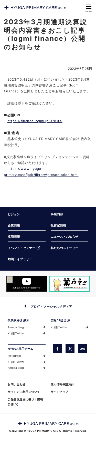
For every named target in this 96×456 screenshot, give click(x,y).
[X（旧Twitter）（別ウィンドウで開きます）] (70, 348)
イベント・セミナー (21, 248)
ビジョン (14, 214)
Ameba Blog (16, 327)
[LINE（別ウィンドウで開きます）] (82, 348)
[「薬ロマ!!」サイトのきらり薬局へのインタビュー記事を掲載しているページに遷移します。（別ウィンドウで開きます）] (69, 284)
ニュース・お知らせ (64, 236)
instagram (14, 356)
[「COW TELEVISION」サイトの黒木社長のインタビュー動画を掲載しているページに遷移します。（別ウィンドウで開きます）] (26, 284)
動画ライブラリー (20, 259)
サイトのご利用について (24, 392)
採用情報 (14, 236)
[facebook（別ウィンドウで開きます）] (57, 348)
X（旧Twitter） (17, 333)
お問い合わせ (16, 384)
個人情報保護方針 (62, 384)
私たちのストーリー (64, 248)
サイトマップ (59, 392)
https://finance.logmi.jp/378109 (34, 121)
